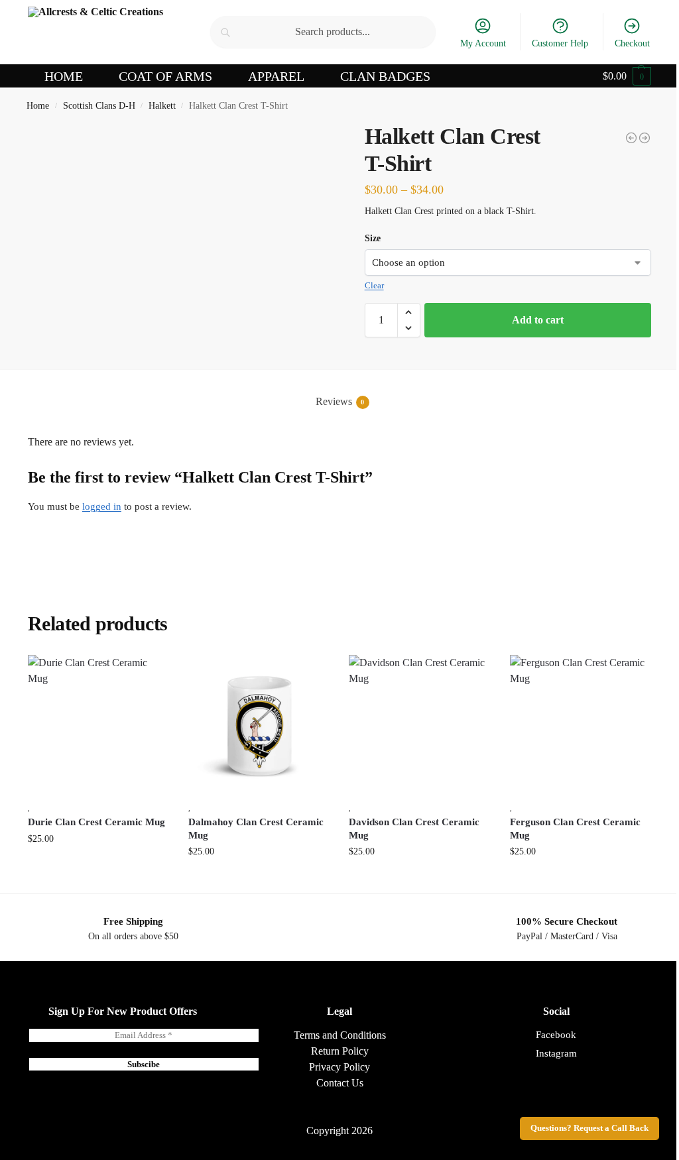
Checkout (632, 43)
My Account (483, 43)
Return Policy (340, 1051)
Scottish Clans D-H (99, 106)
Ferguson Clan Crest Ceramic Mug (575, 829)
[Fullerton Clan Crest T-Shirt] (631, 138)
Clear (374, 285)
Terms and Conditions (340, 1035)
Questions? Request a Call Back (589, 1128)
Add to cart (538, 319)
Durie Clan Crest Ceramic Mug (96, 822)
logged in (101, 506)
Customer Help (560, 43)
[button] (627, 76)
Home (38, 106)
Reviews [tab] (340, 401)
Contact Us (339, 1082)
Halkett (162, 106)
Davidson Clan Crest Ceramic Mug (414, 829)
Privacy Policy (339, 1067)
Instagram (556, 1053)
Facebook (556, 1034)
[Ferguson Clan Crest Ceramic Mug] (580, 725)
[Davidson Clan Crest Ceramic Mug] (419, 725)
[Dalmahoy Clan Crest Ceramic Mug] (644, 138)
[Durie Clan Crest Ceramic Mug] (98, 725)
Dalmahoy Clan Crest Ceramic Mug (256, 829)
